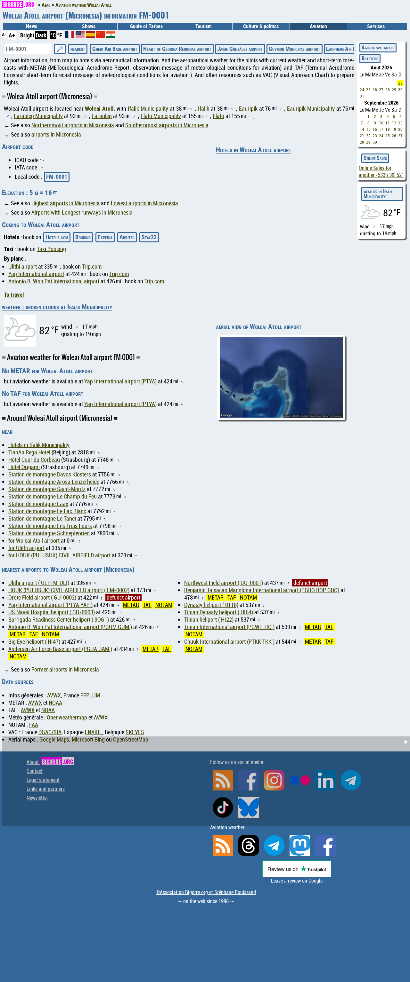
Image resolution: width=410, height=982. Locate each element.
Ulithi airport (22, 266)
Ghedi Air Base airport (114, 48)
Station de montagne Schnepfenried (49, 533)
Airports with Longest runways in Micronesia (82, 212)
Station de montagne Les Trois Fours (50, 526)
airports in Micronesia (56, 134)
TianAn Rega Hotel (29, 452)
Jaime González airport (240, 48)
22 (368, 135)
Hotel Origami (24, 467)
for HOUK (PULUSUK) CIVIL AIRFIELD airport (59, 555)
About (50, 762)
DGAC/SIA (50, 732)
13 (400, 123)
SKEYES (135, 732)
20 (400, 129)
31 (362, 96)
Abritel (127, 237)
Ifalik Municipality (148, 108)
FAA (33, 724)
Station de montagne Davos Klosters (49, 474)
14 (362, 129)
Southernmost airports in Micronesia (167, 125)
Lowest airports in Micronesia (144, 203)
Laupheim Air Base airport (352, 48)
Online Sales (375, 157)
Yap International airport (36, 274)
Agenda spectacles (378, 47)
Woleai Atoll (99, 108)
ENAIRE (93, 732)
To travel (14, 294)
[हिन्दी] (110, 36)
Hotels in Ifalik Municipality (39, 445)
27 (381, 89)
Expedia (105, 237)
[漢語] (100, 36)
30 (400, 89)
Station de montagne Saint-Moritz (47, 489)
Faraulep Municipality (38, 116)
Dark (41, 35)
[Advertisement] (207, 634)
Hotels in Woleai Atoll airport (253, 149)
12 (394, 123)
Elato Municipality (161, 116)
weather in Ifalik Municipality (378, 194)
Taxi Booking (51, 249)
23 (400, 83)
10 (381, 123)
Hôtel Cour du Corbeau (34, 459)
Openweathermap (67, 717)
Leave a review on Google (297, 880)
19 (394, 129)
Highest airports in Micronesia (65, 203)
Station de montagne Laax (38, 503)
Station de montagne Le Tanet (42, 518)
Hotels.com (56, 237)
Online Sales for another (381, 171)
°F (59, 35)
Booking (83, 237)
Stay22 (149, 237)
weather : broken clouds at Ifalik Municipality (57, 306)
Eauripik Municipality (311, 108)
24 (362, 89)
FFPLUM (90, 695)
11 (387, 123)
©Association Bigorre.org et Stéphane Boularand (206, 892)
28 (387, 89)
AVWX (54, 695)
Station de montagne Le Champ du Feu (52, 496)
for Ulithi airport (26, 548)
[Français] (70, 36)
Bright (27, 35)
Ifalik (203, 108)
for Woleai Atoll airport (34, 540)
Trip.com (92, 266)
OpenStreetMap (130, 739)
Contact (35, 770)
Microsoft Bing (88, 739)
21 (362, 135)
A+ (12, 35)
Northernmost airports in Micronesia (72, 125)
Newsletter (37, 797)
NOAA (55, 702)
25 (368, 89)
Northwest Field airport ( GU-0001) (223, 582)
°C (53, 35)
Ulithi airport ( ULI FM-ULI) (38, 582)
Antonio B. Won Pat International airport (53, 281)
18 (387, 129)
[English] (81, 37)
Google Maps (54, 739)
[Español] (91, 36)
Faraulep (102, 116)
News (31, 26)
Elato (218, 116)
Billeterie (370, 58)
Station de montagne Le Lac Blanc (47, 511)
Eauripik (248, 108)
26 (375, 89)
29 (394, 89)
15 (368, 129)
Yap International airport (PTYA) (120, 381)
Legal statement (43, 779)
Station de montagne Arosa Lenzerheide (53, 481)
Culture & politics (261, 26)
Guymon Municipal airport (294, 48)
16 (375, 129)
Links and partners (46, 788)
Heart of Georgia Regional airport (177, 48)
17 (381, 129)
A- (4, 34)
